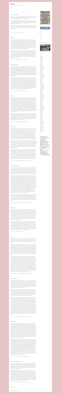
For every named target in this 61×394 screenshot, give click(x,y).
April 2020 (41, 93)
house (49, 145)
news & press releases (23, 160)
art (21, 382)
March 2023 (41, 72)
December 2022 (42, 74)
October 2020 (41, 87)
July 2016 (41, 111)
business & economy (23, 202)
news (21, 90)
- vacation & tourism (23, 273)
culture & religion (24, 382)
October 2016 (41, 110)
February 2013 (42, 127)
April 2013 (41, 125)
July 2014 (41, 116)
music (49, 148)
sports (27, 316)
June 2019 (41, 101)
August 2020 (41, 89)
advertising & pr (42, 137)
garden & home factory (44, 143)
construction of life (42, 139)
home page (46, 145)
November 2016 (42, 109)
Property (41, 152)
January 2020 (41, 96)
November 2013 (42, 123)
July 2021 (41, 78)
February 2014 (42, 120)
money (47, 148)
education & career (44, 141)
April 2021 (41, 81)
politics (48, 151)
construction (47, 138)
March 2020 (41, 94)
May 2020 (41, 92)
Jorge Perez (15, 41)
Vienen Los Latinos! (15, 14)
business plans (23, 356)
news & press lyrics (44, 150)
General (18, 32)
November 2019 (42, 98)
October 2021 (41, 77)
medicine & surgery (43, 148)
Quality (12, 95)
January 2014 (41, 121)
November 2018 (42, 107)
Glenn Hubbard (34, 142)
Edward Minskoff (31, 326)
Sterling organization (25, 102)
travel (27, 273)
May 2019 (41, 102)
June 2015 (41, 112)
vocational (48, 154)
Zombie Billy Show (14, 64)
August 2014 (41, 115)
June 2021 (41, 79)
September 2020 (42, 88)
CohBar (13, 133)
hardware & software (44, 144)
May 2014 (41, 118)
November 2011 (42, 130)
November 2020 (42, 86)
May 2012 (41, 129)
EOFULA (13, 4)
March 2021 (41, 82)
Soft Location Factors (15, 165)
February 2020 (42, 95)
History (44, 145)
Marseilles (13, 207)
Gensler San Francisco (23, 109)
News (17, 59)
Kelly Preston (33, 280)
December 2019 (42, 97)
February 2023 (42, 73)
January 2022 (41, 75)
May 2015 (41, 113)
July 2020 (41, 90)
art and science (23, 121)
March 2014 (41, 119)
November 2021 (42, 76)
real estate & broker (44, 153)
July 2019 (41, 100)
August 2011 (41, 131)
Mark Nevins (18, 69)
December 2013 (42, 122)
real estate (45, 152)
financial (41, 142)
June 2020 (41, 91)
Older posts (13, 387)
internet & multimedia (44, 147)
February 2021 (42, 83)
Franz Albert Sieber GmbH (16, 361)
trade (27, 202)
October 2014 (41, 114)
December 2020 (42, 85)
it (49, 147)
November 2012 (42, 128)
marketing (43, 147)
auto (45, 137)
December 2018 (42, 106)
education (22, 59)
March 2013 (41, 126)
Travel (12, 236)
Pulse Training (14, 278)
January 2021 (41, 84)
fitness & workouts (23, 316)
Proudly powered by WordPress (14, 390)
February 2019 (42, 104)
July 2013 (41, 124)
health (41, 145)
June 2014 (41, 117)
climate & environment (42, 138)
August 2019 (41, 99)
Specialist (13, 37)
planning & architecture (43, 151)
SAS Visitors (13, 126)
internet (46, 146)
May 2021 (41, 80)
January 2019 (41, 105)
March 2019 (41, 103)
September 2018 (42, 108)
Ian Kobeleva (13, 321)
